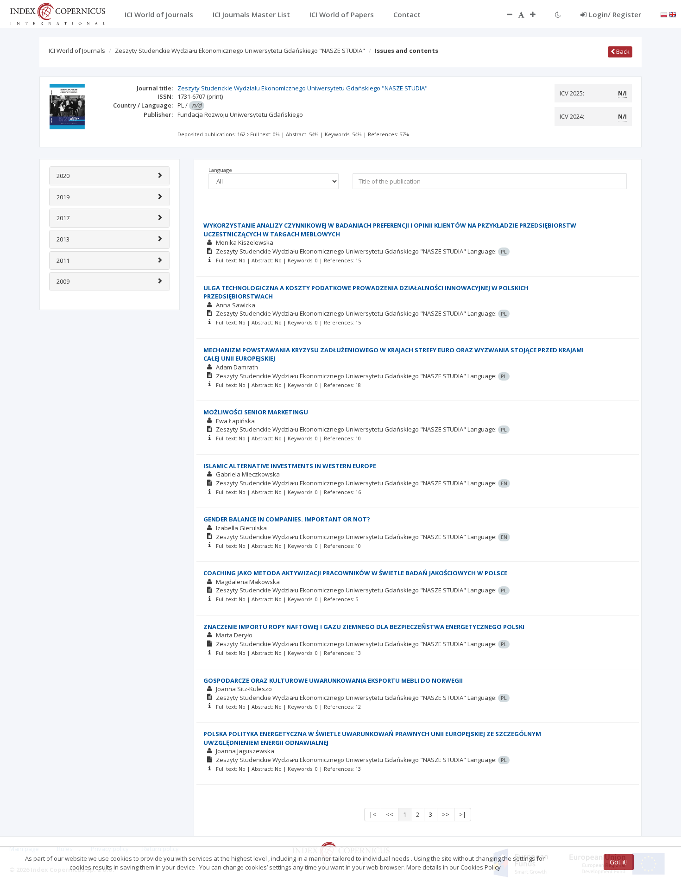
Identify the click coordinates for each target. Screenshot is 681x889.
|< (372, 814)
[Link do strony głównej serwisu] (57, 13)
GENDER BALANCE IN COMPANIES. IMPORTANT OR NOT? (286, 519)
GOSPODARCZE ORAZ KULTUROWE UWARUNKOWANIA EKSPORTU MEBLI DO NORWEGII (333, 680)
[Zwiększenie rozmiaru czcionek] (537, 14)
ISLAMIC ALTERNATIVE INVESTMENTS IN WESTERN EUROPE (289, 466)
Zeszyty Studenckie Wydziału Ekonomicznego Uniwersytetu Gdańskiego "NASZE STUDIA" (240, 50)
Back (622, 51)
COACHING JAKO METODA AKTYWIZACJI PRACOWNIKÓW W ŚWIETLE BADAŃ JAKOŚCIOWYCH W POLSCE (355, 573)
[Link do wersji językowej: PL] (664, 14)
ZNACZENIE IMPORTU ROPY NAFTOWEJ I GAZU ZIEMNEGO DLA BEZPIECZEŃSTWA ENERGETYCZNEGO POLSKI (363, 626)
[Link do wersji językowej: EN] (672, 14)
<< (389, 814)
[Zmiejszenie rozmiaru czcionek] (505, 14)
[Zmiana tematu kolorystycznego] (558, 14)
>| (462, 814)
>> (445, 814)
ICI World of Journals (77, 50)
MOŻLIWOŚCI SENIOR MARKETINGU (255, 412)
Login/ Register (615, 14)
